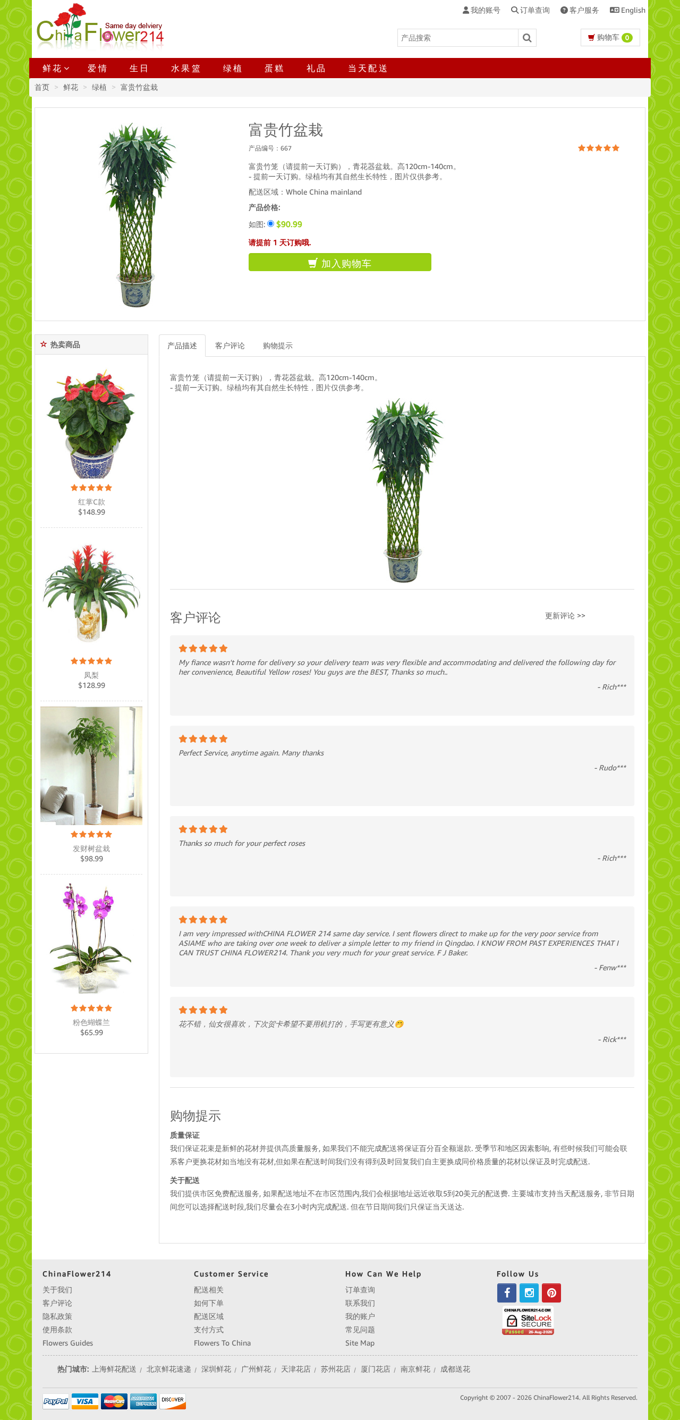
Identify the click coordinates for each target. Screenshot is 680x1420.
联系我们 (360, 1303)
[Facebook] (506, 1293)
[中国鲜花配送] (102, 25)
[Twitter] (529, 1293)
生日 (140, 68)
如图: (275, 224)
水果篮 (186, 68)
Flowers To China (222, 1343)
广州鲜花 (256, 1369)
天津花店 (296, 1369)
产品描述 (182, 345)
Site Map (360, 1343)
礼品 (317, 68)
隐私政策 (57, 1316)
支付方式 (209, 1329)
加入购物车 (345, 263)
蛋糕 (275, 68)
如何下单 (209, 1303)
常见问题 (360, 1329)
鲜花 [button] (52, 68)
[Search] (527, 38)
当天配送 (368, 68)
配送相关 (209, 1290)
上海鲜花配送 (114, 1369)
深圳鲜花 (216, 1369)
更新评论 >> (565, 615)
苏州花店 (336, 1369)
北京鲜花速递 (169, 1369)
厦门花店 (375, 1369)
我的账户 (360, 1316)
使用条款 (57, 1329)
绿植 (233, 68)
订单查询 (360, 1290)
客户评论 (230, 345)
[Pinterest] (551, 1293)
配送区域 (209, 1316)
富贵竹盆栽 (139, 87)
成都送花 (455, 1369)
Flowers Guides (67, 1343)
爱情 (98, 68)
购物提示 (278, 345)
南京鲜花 (415, 1369)
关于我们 (57, 1290)
